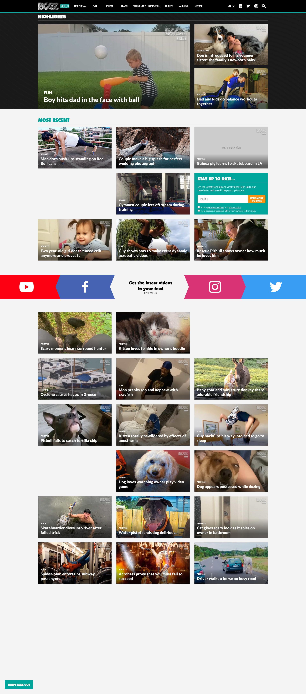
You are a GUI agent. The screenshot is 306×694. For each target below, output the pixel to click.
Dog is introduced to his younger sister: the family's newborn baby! (227, 57)
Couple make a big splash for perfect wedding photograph (150, 161)
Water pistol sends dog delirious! (148, 532)
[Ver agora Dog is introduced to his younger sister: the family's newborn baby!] (231, 44)
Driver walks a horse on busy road (226, 578)
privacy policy (235, 207)
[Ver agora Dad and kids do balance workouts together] (231, 88)
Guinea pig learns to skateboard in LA (229, 163)
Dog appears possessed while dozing (228, 486)
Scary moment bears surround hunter (73, 348)
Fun (48, 92)
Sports (44, 154)
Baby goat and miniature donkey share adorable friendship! (230, 392)
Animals (201, 159)
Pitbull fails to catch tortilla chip (69, 440)
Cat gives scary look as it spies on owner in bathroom (226, 530)
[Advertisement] (62, 193)
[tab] (80, 6)
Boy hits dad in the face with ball (92, 100)
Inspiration (203, 51)
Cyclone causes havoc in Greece (68, 394)
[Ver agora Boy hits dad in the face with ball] (114, 66)
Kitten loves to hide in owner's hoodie (152, 348)
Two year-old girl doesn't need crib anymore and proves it (71, 253)
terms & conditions (215, 207)
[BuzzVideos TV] (53, 6)
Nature (44, 390)
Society (201, 94)
